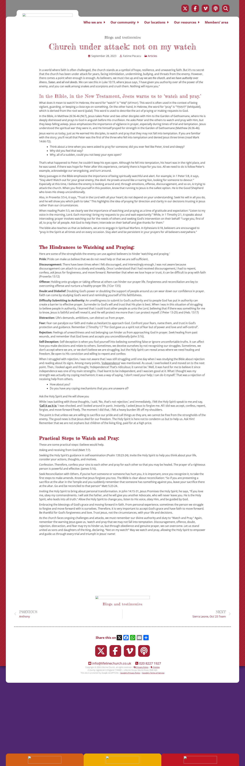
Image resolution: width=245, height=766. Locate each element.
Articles (152, 56)
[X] (119, 638)
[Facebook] (195, 8)
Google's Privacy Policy (130, 673)
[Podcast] (215, 8)
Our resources (185, 22)
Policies (156, 667)
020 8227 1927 (150, 663)
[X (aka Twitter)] (185, 8)
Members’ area (216, 22)
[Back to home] (47, 15)
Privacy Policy (142, 667)
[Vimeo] (205, 8)
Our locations (154, 22)
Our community (123, 22)
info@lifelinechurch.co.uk (111, 663)
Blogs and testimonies (122, 37)
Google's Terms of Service (153, 673)
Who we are (93, 22)
